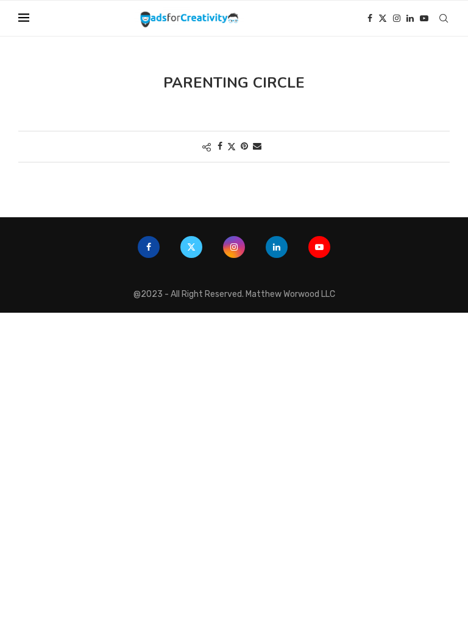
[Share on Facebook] (220, 146)
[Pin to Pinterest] (244, 146)
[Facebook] (369, 18)
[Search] (444, 18)
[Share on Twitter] (231, 146)
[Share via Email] (257, 146)
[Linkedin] (410, 18)
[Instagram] (396, 18)
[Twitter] (382, 18)
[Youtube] (424, 18)
